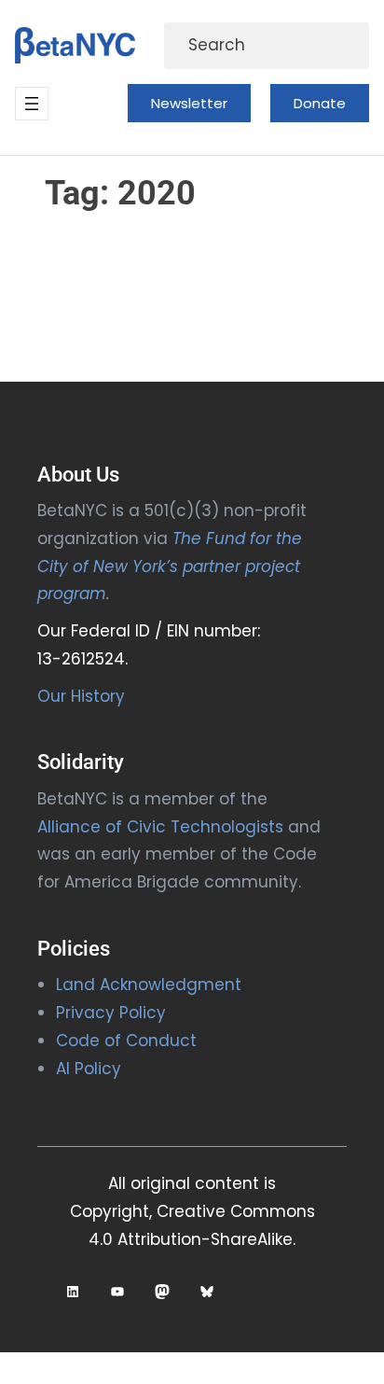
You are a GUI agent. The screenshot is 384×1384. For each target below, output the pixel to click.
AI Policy (88, 1068)
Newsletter (189, 103)
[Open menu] (31, 103)
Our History (81, 696)
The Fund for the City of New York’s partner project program (169, 566)
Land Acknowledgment (148, 984)
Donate (320, 103)
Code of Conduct (126, 1040)
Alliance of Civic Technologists (160, 827)
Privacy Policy (111, 1012)
